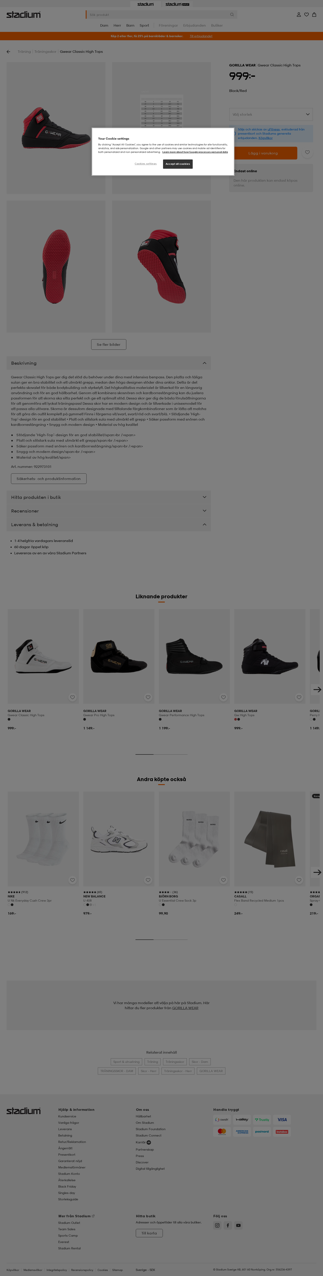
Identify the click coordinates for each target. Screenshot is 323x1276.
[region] (163, 152)
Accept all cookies (178, 164)
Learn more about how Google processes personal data (195, 152)
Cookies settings (146, 163)
